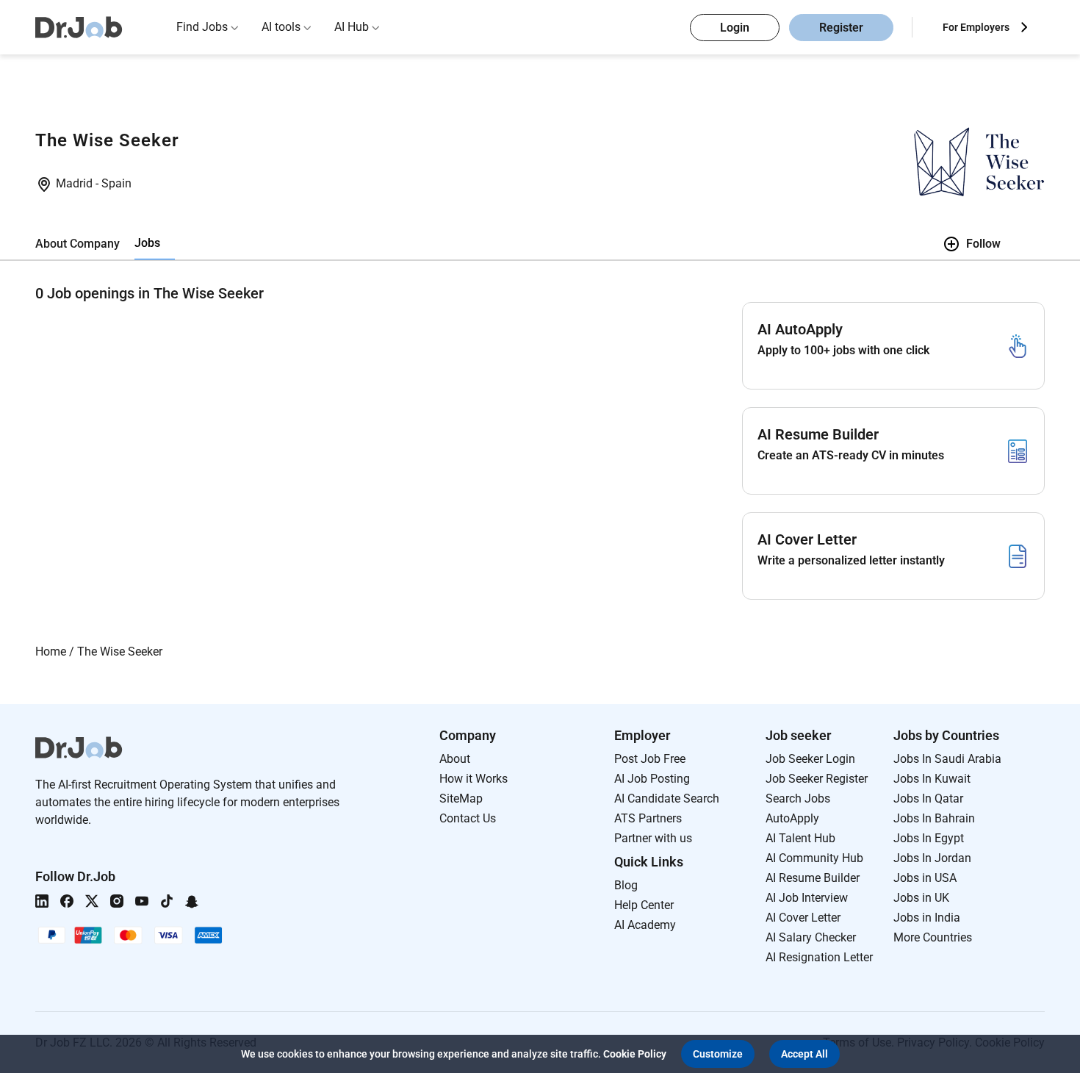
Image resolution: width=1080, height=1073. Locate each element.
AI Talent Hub (800, 838)
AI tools (281, 27)
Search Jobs (798, 798)
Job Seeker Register (817, 779)
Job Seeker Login (810, 759)
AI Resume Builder (813, 878)
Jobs (147, 243)
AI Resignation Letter (819, 957)
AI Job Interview (807, 898)
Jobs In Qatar (928, 798)
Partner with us (653, 838)
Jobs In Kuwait (932, 779)
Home (50, 651)
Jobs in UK (921, 898)
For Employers (976, 27)
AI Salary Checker (811, 937)
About (454, 759)
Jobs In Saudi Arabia (947, 759)
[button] (718, 1054)
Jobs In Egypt (928, 838)
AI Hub (351, 27)
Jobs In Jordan (932, 858)
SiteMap (461, 798)
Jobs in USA (925, 878)
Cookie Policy (634, 1054)
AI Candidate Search (666, 798)
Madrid (76, 183)
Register (841, 28)
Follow (983, 244)
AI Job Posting (652, 779)
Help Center (644, 905)
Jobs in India (926, 918)
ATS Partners (648, 818)
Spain (116, 183)
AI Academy (645, 925)
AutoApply (792, 818)
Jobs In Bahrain (934, 818)
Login (734, 28)
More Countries (932, 937)
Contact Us (467, 818)
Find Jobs (202, 27)
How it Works (473, 779)
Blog (626, 885)
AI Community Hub (814, 858)
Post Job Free (649, 759)
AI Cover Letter (803, 918)
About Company (77, 244)
